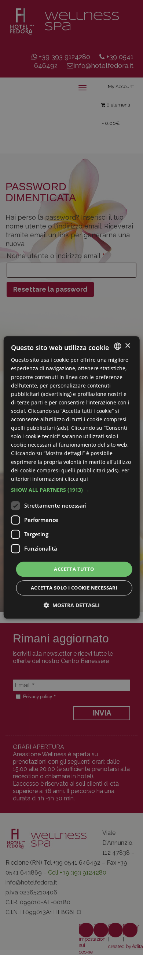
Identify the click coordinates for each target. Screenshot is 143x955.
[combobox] (117, 346)
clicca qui (76, 478)
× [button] (127, 346)
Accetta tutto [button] (74, 569)
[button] (71, 490)
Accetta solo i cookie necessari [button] (74, 588)
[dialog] (72, 477)
